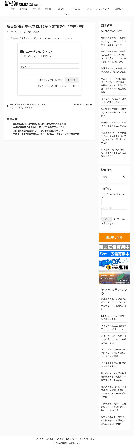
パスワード (25, 67)
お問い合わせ (71, 439)
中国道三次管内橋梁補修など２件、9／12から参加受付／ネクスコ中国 (46, 134)
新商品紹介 (75, 9)
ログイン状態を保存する (50, 80)
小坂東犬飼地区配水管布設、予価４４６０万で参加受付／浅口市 (113, 153)
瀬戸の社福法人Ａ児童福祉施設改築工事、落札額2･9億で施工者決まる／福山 (113, 376)
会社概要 (49, 439)
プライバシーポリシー (89, 439)
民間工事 (36, 9)
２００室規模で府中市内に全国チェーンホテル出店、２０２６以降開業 (113, 353)
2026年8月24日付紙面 (111, 31)
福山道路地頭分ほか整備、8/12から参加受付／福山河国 (39, 123)
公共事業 (23, 9)
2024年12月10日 (81, 104)
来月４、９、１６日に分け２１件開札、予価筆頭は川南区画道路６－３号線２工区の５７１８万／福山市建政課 (113, 85)
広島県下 (49, 9)
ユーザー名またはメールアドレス (35, 56)
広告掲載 (59, 439)
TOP (13, 9)
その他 (88, 9)
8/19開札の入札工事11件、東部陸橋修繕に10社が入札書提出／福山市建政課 (114, 420)
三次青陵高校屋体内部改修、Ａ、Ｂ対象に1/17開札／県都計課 (28, 106)
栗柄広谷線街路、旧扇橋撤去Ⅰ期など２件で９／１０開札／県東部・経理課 (113, 41)
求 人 (67, 13)
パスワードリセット (69, 86)
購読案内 (119, 9)
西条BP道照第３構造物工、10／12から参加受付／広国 (39, 127)
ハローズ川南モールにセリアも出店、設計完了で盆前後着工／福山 (113, 339)
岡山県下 (62, 9)
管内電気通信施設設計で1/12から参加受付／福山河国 (38, 130)
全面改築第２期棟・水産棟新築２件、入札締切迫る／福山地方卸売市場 (113, 407)
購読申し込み (114, 237)
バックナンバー (103, 9)
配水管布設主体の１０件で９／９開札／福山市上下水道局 (113, 112)
